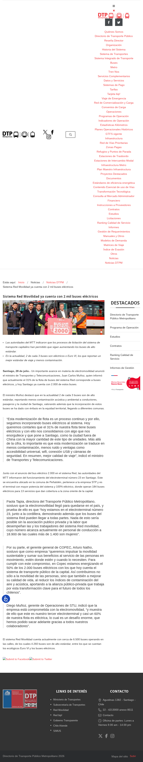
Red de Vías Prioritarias (114, 142)
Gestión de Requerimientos (114, 231)
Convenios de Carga (114, 107)
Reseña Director (113, 40)
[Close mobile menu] (114, 10)
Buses (113, 62)
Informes (114, 227)
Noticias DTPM (114, 262)
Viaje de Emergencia (114, 98)
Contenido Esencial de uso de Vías (113, 187)
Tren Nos (113, 71)
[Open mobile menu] (114, 5)
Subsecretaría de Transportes (69, 704)
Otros (114, 253)
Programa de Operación (124, 327)
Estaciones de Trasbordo (113, 156)
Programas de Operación (114, 116)
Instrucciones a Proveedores (114, 205)
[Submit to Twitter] (40, 658)
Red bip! (57, 715)
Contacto (108, 715)
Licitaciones (114, 218)
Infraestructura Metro (113, 165)
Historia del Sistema (113, 49)
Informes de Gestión (122, 367)
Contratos (114, 209)
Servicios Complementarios (114, 76)
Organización (114, 45)
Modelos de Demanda (114, 240)
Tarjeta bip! (113, 93)
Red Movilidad (61, 710)
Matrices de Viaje (114, 244)
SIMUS (57, 731)
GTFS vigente (114, 133)
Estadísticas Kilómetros (114, 124)
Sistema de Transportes (114, 53)
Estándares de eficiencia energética (114, 182)
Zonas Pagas (114, 147)
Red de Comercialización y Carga (114, 102)
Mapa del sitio (120, 756)
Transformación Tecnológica (113, 191)
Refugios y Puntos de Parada (114, 151)
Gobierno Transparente (65, 720)
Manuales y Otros (113, 236)
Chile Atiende (60, 725)
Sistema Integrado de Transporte (113, 58)
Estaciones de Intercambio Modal (114, 160)
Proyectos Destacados (114, 173)
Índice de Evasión (113, 249)
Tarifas (114, 89)
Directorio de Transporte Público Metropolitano (124, 316)
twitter (119, 22)
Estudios (114, 213)
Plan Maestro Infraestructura (114, 169)
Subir (133, 756)
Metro (113, 67)
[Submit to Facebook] (16, 658)
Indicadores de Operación (113, 120)
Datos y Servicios (114, 80)
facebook (108, 22)
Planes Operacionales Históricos (114, 129)
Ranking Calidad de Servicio (113, 222)
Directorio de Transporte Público (114, 36)
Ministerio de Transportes (67, 699)
